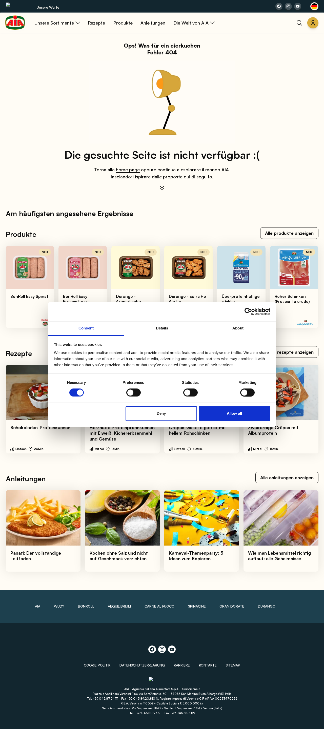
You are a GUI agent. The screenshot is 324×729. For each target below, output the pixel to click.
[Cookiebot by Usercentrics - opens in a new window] (248, 311)
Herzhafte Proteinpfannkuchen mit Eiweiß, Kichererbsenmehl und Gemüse (122, 433)
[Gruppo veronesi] (162, 681)
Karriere (182, 665)
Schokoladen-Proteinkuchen (40, 427)
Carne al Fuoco (159, 606)
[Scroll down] (162, 188)
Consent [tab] (86, 328)
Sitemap (233, 665)
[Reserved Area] (312, 22)
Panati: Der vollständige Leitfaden (35, 555)
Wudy (59, 606)
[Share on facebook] (278, 6)
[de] (314, 6)
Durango (266, 606)
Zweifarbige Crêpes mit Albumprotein (273, 430)
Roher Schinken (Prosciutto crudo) (292, 299)
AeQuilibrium (119, 606)
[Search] (299, 22)
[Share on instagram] (288, 6)
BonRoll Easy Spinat (29, 296)
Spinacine (197, 606)
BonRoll (86, 606)
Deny (161, 413)
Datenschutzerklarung (142, 665)
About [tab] (238, 328)
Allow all (234, 413)
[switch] (133, 392)
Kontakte (208, 665)
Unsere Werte (48, 7)
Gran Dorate (231, 606)
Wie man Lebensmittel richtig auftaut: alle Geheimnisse (279, 555)
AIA (37, 606)
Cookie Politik (97, 665)
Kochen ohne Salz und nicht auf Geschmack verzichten (119, 555)
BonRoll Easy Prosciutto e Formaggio (75, 301)
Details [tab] (162, 328)
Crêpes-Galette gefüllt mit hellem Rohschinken (197, 430)
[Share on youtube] (297, 6)
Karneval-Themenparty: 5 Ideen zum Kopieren (196, 555)
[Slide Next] (309, 287)
